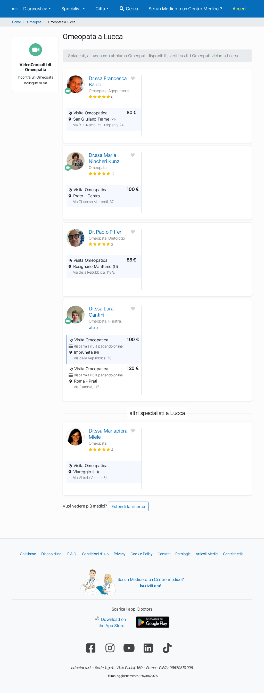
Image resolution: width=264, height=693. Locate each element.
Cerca (131, 8)
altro (93, 327)
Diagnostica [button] (35, 8)
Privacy (120, 554)
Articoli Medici (207, 554)
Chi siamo (28, 554)
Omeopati (34, 22)
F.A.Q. (72, 554)
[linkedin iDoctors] (148, 648)
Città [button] (100, 8)
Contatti (164, 554)
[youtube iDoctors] (128, 648)
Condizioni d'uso (95, 554)
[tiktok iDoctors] (167, 648)
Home (16, 22)
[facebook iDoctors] (90, 648)
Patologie (183, 554)
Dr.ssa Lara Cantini (101, 312)
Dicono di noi (51, 554)
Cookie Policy (141, 554)
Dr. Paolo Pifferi (105, 232)
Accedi (239, 8)
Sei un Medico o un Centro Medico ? (185, 8)
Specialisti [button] (71, 8)
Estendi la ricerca (128, 506)
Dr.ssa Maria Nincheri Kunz (104, 158)
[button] (101, 97)
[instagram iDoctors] (109, 648)
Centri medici (233, 554)
